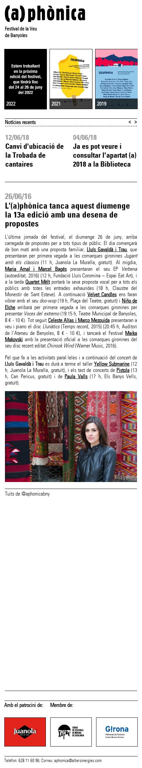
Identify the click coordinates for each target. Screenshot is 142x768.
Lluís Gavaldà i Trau (107, 249)
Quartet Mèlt (37, 282)
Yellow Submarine (112, 364)
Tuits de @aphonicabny (27, 494)
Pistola (123, 370)
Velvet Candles (102, 294)
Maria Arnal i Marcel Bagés (36, 269)
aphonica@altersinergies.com (78, 760)
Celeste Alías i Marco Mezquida (79, 320)
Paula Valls (76, 376)
